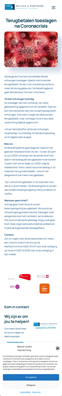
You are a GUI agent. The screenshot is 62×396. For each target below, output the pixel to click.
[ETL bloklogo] (25, 275)
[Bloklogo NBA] (45, 284)
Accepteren (31, 377)
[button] (57, 348)
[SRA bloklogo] (15, 284)
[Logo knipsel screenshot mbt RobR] (24, 4)
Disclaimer (36, 392)
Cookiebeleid (25, 392)
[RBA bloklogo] (43, 275)
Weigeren (31, 385)
